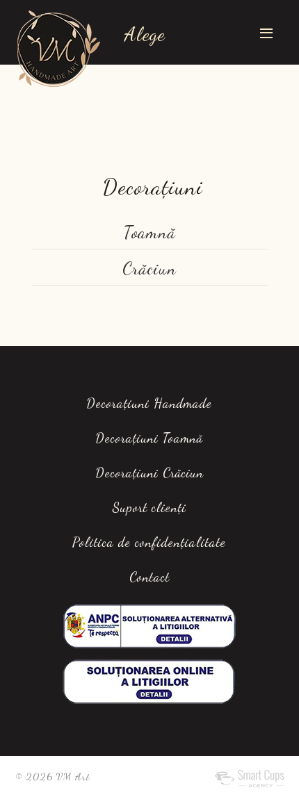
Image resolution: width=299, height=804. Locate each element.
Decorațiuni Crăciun (149, 472)
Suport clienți (149, 507)
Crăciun (149, 268)
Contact (149, 576)
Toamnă (149, 232)
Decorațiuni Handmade (149, 403)
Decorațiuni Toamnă (149, 437)
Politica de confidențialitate (149, 542)
